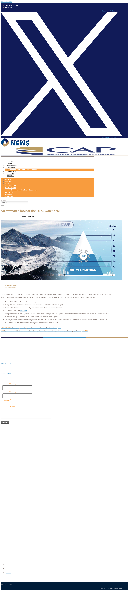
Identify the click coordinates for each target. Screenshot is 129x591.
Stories (8, 179)
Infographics (10, 186)
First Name (36, 388)
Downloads (10, 192)
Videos (7, 184)
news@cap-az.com (8, 363)
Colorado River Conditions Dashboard (23, 170)
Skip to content (6, 2)
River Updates (12, 167)
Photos (8, 181)
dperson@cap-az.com (9, 373)
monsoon (23, 311)
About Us (8, 194)
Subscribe (10, 176)
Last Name (36, 396)
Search (3, 200)
